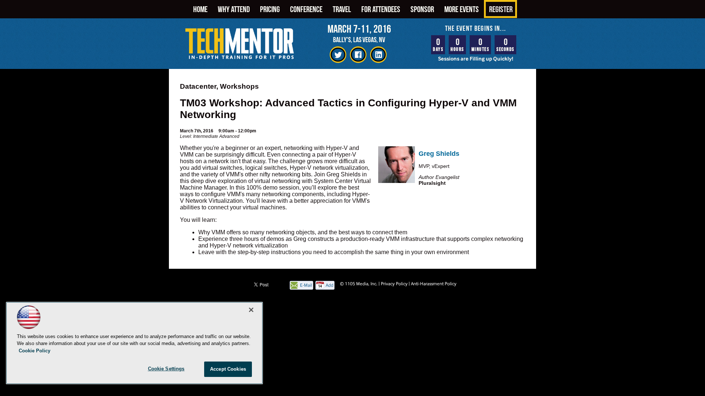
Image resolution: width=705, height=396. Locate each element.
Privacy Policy (394, 283)
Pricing (270, 9)
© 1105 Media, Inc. (358, 283)
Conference (306, 9)
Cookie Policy (34, 350)
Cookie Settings (166, 368)
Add (329, 285)
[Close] (251, 310)
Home (200, 9)
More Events (461, 9)
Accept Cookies (228, 369)
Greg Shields (439, 153)
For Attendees (380, 9)
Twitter (338, 54)
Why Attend (234, 9)
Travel (342, 9)
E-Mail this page (306, 285)
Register (501, 9)
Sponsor (422, 9)
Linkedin (378, 54)
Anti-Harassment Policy (433, 283)
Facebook (358, 54)
